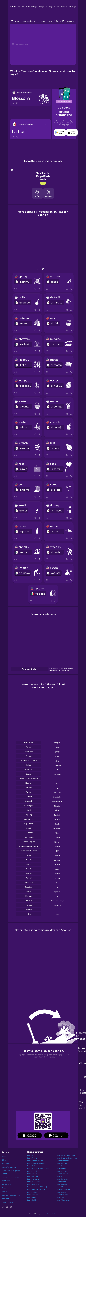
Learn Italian (61, 1182)
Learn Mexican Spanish (36, 1189)
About (4, 1156)
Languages (43, 7)
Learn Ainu (31, 1155)
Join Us (5, 1191)
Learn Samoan (32, 1195)
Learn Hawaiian (62, 1174)
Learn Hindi (61, 1176)
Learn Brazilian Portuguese (67, 1158)
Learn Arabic (32, 1158)
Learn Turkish (32, 1200)
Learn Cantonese (63, 1161)
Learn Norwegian (63, 1189)
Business (64, 7)
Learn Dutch (32, 1166)
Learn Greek (32, 1174)
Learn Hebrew (32, 1176)
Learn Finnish (62, 1168)
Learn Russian (62, 1192)
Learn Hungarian (33, 1179)
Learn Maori (61, 1187)
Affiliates (5, 1199)
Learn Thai (60, 1197)
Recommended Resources (12, 1177)
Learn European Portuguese (38, 1168)
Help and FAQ (7, 1202)
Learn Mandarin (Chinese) (37, 1187)
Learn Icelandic (62, 1179)
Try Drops (5, 1164)
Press (4, 1188)
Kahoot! (56, 7)
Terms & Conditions (52, 1214)
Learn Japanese (33, 1184)
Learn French (32, 1171)
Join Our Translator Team (11, 1195)
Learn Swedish (62, 1195)
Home (16, 21)
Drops (35, 7)
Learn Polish (32, 1192)
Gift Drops (72, 7)
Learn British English (35, 1161)
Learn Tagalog (32, 1197)
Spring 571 (60, 21)
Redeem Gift (7, 1184)
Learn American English (66, 1155)
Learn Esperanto (63, 1166)
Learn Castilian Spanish (36, 1163)
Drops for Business (9, 1167)
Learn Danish (62, 1163)
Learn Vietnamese (63, 1200)
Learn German (62, 1171)
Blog (50, 7)
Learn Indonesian (33, 1182)
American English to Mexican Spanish (37, 21)
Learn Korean (62, 1184)
